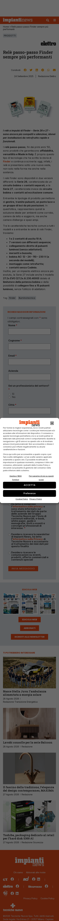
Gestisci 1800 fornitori (16, 478)
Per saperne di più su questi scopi (41, 478)
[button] (52, 423)
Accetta (29, 485)
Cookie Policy (22, 499)
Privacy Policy (35, 499)
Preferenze (29, 493)
